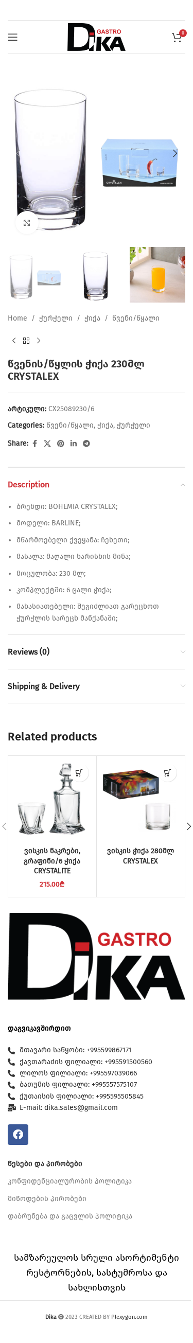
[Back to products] (26, 341)
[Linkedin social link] (73, 444)
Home (17, 318)
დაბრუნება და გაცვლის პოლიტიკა (70, 1216)
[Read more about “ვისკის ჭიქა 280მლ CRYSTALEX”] (168, 773)
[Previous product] (14, 341)
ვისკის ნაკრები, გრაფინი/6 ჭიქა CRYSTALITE (52, 860)
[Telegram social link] (86, 444)
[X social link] (47, 444)
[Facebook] (18, 1134)
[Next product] (38, 341)
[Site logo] (96, 36)
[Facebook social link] (34, 444)
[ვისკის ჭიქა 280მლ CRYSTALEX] (140, 799)
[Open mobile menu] (13, 37)
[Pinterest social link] (60, 444)
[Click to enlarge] (27, 222)
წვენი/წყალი (136, 318)
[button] (18, 153)
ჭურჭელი (56, 318)
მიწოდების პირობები (47, 1198)
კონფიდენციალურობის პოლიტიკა (70, 1181)
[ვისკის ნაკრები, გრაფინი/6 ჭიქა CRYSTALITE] (52, 799)
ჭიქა (92, 318)
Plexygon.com (129, 1317)
